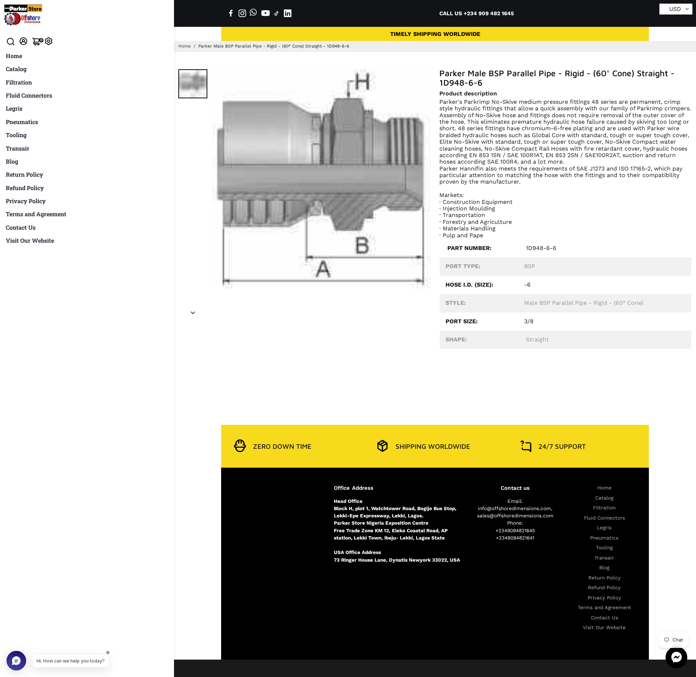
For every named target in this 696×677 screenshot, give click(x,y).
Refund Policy (25, 188)
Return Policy (24, 174)
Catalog (16, 69)
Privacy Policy (26, 201)
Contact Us (21, 227)
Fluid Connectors (29, 95)
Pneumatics (22, 122)
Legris (14, 108)
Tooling (16, 135)
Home (14, 56)
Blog (12, 161)
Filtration (19, 82)
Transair (17, 148)
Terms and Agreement (36, 214)
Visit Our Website (30, 240)
